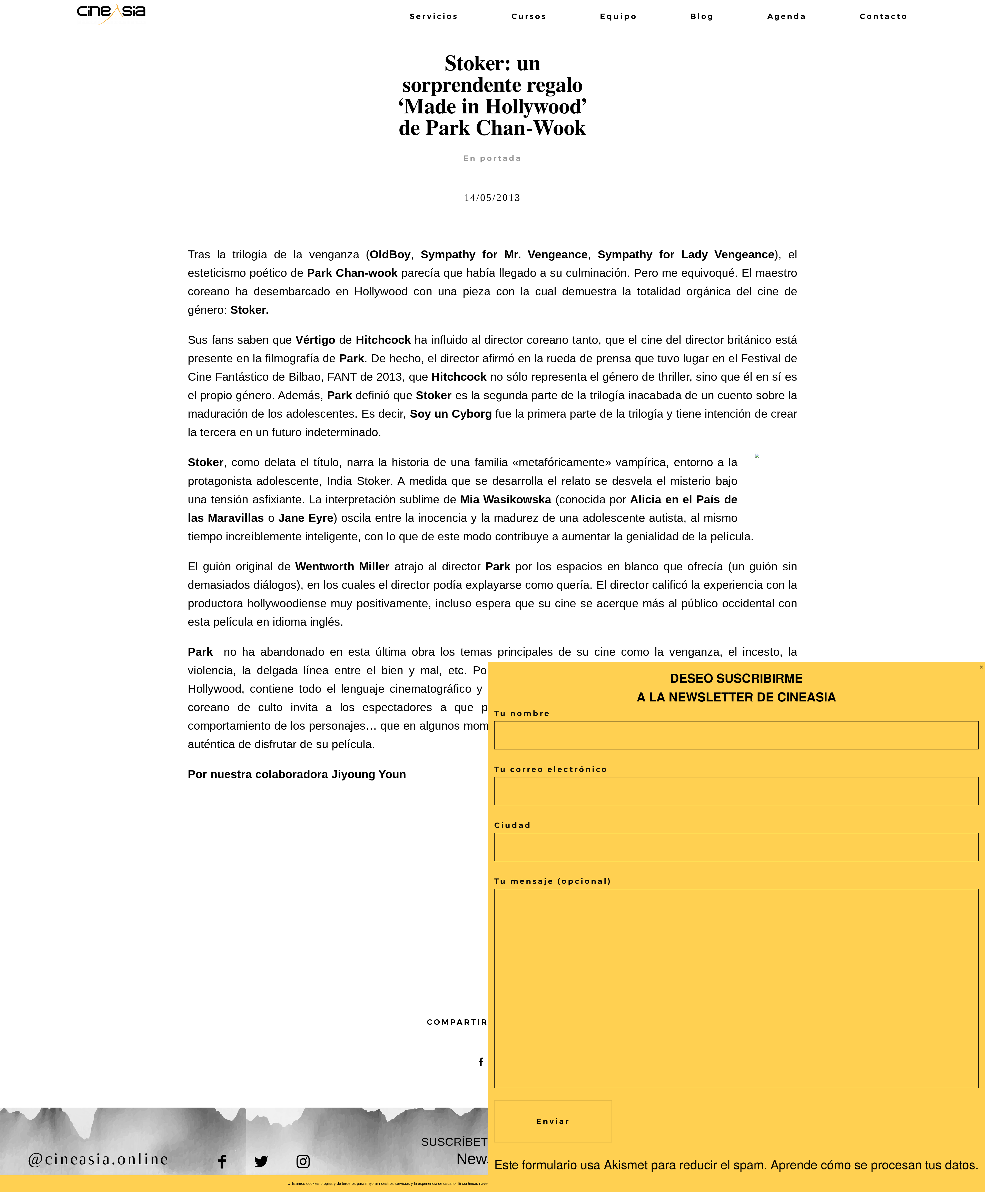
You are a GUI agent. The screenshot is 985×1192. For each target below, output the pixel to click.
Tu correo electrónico (551, 769)
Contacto (884, 16)
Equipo (618, 16)
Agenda (787, 16)
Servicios (434, 16)
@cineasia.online (98, 1158)
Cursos (529, 16)
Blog (702, 16)
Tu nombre (522, 713)
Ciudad (513, 825)
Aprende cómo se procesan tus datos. (875, 1164)
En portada (492, 158)
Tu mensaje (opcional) (553, 881)
